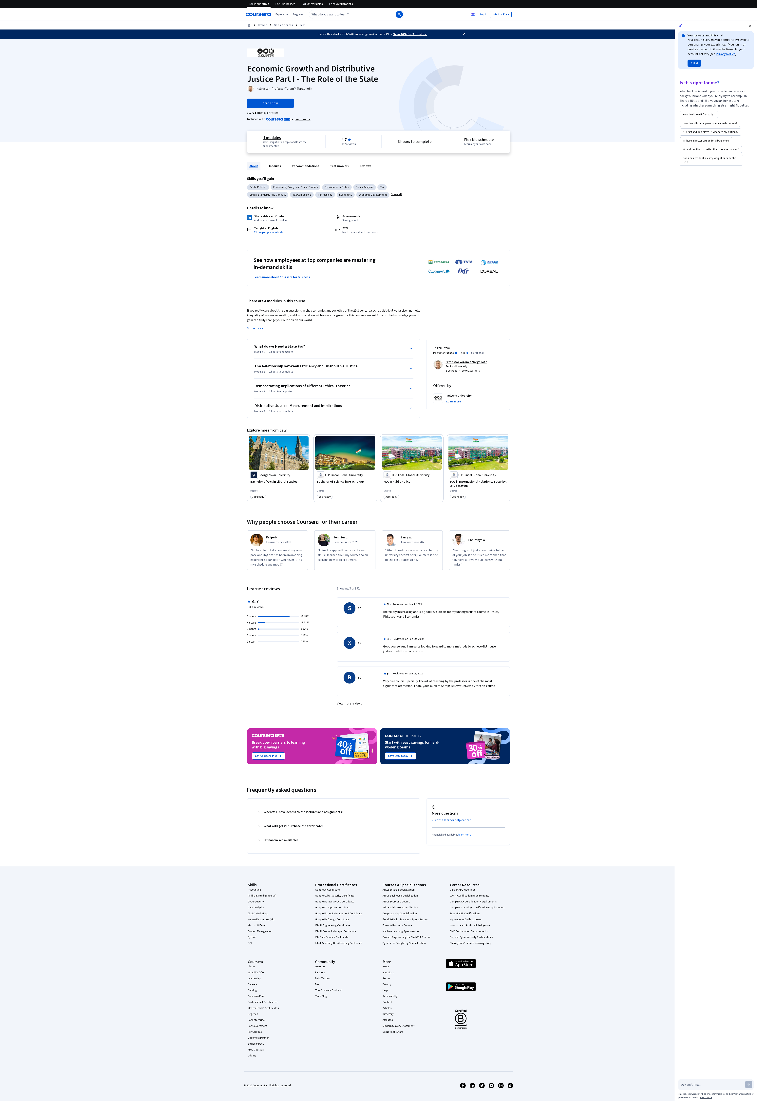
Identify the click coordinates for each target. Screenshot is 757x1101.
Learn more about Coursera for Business (282, 277)
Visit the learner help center (451, 820)
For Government (257, 1026)
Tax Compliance (302, 195)
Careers (252, 984)
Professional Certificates (262, 1002)
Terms (386, 978)
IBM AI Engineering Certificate (332, 925)
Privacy (387, 984)
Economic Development (373, 195)
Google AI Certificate (327, 890)
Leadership (254, 978)
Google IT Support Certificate (332, 908)
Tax (382, 187)
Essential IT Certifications (465, 914)
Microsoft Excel (257, 925)
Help (385, 990)
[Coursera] (258, 14)
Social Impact (256, 1044)
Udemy (252, 1056)
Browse (262, 25)
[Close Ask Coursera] (473, 14)
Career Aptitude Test (462, 890)
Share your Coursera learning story (470, 943)
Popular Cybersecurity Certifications (471, 937)
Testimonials (339, 166)
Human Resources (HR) (261, 919)
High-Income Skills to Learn (466, 919)
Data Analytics (256, 908)
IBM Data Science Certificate (332, 937)
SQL (250, 943)
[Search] (399, 14)
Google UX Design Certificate (332, 919)
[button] (298, 14)
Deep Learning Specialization (400, 914)
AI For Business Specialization (400, 896)
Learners (320, 967)
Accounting (254, 890)
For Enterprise (256, 1020)
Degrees (253, 1014)
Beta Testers (323, 978)
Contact (387, 1002)
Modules (275, 166)
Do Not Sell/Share (393, 1032)
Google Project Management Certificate (338, 914)
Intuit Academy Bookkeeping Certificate (338, 943)
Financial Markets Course (397, 925)
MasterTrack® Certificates (263, 1008)
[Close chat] (750, 25)
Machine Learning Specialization (401, 931)
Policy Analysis (364, 187)
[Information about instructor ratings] (456, 353)
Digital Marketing (258, 914)
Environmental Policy (337, 187)
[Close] (463, 34)
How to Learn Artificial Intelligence (470, 925)
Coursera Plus (256, 996)
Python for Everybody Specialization (404, 943)
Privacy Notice (725, 54)
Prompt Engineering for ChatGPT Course (406, 937)
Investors (388, 973)
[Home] (249, 25)
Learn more (302, 119)
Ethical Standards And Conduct (268, 195)
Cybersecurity (256, 902)
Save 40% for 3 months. (410, 34)
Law (302, 25)
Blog (317, 984)
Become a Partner (258, 1038)
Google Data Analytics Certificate (334, 902)
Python (252, 937)
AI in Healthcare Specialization (400, 908)
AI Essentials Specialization (399, 890)
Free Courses (256, 1050)
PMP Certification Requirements (469, 931)
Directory (388, 1014)
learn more (464, 835)
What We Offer (256, 973)
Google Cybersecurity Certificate (334, 896)
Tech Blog (321, 996)
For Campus (255, 1032)
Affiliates (388, 1020)
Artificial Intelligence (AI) (262, 896)
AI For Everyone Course (396, 902)
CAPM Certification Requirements (469, 896)
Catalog (252, 990)
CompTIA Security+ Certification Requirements (477, 908)
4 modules (272, 138)
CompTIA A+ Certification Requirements (473, 902)
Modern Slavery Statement (398, 1026)
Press (386, 967)
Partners (320, 973)
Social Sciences (283, 25)
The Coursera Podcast (328, 990)
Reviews (365, 166)
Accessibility (390, 996)
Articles (387, 1008)
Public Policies (258, 187)
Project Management (260, 931)
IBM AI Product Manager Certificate (335, 931)
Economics (345, 195)
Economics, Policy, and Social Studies (295, 187)
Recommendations (305, 166)
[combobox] (348, 14)
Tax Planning (325, 195)
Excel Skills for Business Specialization (405, 919)
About (253, 166)
